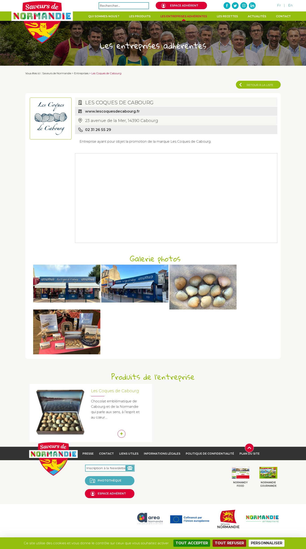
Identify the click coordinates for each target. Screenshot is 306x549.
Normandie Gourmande (268, 484)
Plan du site (249, 453)
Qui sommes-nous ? (103, 16)
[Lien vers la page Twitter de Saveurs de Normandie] (235, 5)
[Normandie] (228, 518)
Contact (283, 16)
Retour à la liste (260, 85)
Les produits (140, 16)
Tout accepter (192, 543)
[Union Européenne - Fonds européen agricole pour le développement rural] (190, 518)
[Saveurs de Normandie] (42, 22)
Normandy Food (240, 484)
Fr (279, 5)
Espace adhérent (184, 5)
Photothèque (109, 480)
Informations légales (162, 453)
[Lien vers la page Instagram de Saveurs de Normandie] (243, 5)
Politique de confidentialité (210, 453)
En (290, 5)
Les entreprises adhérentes (183, 16)
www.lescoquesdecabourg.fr (112, 111)
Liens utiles (128, 453)
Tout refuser (229, 543)
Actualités (257, 16)
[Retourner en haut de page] (249, 447)
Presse (88, 453)
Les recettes (227, 16)
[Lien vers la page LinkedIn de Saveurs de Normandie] (252, 5)
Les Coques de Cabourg (115, 390)
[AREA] (149, 518)
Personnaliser (266, 543)
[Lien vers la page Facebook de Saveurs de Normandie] (227, 5)
